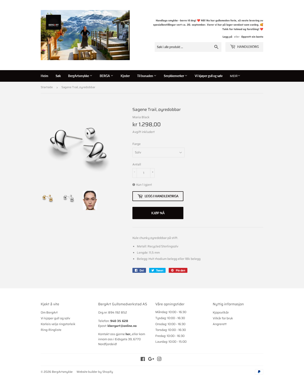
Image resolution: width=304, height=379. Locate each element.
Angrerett (220, 324)
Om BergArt (49, 312)
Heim (44, 76)
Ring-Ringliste (51, 329)
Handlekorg (248, 47)
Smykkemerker (174, 76)
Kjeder (125, 76)
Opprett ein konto (252, 37)
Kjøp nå (158, 213)
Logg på (227, 37)
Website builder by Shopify (95, 371)
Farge (136, 143)
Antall (136, 164)
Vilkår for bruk (223, 318)
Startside (47, 87)
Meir (234, 75)
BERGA (105, 76)
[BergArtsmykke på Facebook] (142, 359)
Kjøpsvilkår (221, 312)
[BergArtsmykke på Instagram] (159, 359)
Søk (58, 76)
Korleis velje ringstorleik (58, 324)
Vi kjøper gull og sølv (209, 76)
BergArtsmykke (79, 76)
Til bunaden (145, 76)
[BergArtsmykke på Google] (151, 359)
